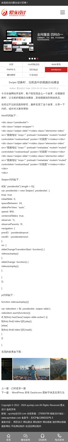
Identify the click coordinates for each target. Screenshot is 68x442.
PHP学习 (11, 69)
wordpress (56, 69)
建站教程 (11, 75)
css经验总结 (33, 64)
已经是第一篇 (18, 388)
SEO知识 (33, 69)
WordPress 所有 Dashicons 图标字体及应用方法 (38, 392)
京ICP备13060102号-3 (42, 417)
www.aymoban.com (11, 417)
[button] (30, 58)
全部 (11, 64)
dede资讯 (56, 64)
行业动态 (33, 75)
